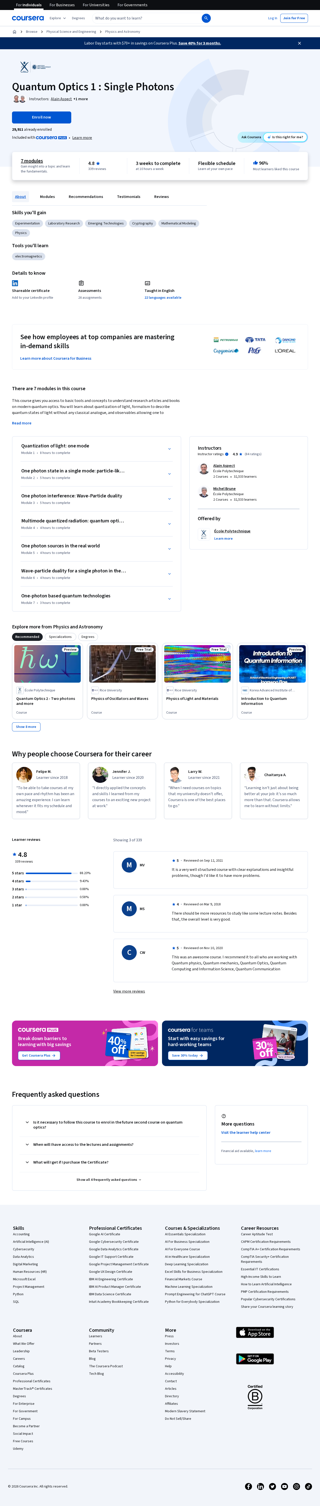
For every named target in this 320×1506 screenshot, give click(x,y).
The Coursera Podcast (106, 1366)
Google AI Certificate (104, 1234)
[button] (78, 18)
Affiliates (171, 1403)
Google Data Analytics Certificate (113, 1249)
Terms (170, 1351)
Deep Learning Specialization (186, 1264)
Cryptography (142, 223)
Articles (170, 1388)
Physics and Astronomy (122, 31)
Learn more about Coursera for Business (55, 358)
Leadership (21, 1351)
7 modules (32, 160)
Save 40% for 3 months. (199, 43)
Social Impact (23, 1433)
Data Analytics (23, 1256)
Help (168, 1366)
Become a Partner (26, 1426)
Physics (21, 232)
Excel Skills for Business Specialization (193, 1271)
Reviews (161, 196)
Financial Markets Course (183, 1279)
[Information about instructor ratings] (227, 454)
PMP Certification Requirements (265, 1291)
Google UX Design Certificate (110, 1271)
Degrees (19, 1396)
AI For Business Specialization (187, 1241)
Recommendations (86, 196)
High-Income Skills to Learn (261, 1276)
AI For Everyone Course (182, 1249)
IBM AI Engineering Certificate (111, 1279)
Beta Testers (99, 1351)
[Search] (206, 18)
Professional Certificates (31, 1381)
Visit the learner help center (246, 1132)
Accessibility (174, 1373)
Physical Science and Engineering (71, 31)
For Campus (22, 1418)
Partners (95, 1343)
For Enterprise (23, 1403)
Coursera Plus (23, 1373)
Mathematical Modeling (179, 223)
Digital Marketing (25, 1264)
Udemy (18, 1448)
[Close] (299, 43)
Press (169, 1336)
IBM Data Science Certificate (110, 1294)
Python (18, 1294)
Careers (19, 1358)
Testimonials (128, 196)
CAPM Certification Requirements (266, 1241)
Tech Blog (96, 1373)
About (20, 196)
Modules (47, 196)
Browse (32, 31)
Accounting (21, 1234)
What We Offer (23, 1343)
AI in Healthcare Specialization (187, 1256)
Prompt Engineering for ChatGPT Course (195, 1294)
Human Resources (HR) (30, 1271)
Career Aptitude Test (257, 1234)
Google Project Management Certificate (119, 1264)
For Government (25, 1411)
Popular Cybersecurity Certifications (268, 1299)
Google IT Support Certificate (111, 1256)
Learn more (82, 137)
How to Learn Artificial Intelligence (266, 1284)
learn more (263, 1151)
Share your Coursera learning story (267, 1306)
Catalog (18, 1366)
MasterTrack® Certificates (32, 1388)
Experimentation (27, 223)
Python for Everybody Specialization (192, 1301)
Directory (172, 1396)
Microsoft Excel (24, 1279)
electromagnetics (28, 256)
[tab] (27, 637)
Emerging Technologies (106, 223)
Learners (95, 1336)
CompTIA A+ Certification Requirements (270, 1249)
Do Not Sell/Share (178, 1418)
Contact (171, 1381)
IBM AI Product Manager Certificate (115, 1286)
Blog (92, 1358)
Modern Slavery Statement (185, 1411)
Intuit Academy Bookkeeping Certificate (119, 1301)
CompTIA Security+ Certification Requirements (265, 1259)
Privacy (170, 1358)
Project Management (28, 1286)
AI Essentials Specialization (185, 1234)
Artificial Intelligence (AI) (31, 1241)
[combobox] (141, 18)
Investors (172, 1343)
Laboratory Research (64, 223)
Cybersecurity (23, 1249)
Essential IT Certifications (260, 1269)
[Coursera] (28, 18)
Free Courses (23, 1441)
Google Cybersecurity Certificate (114, 1241)
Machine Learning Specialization (188, 1286)
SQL (16, 1301)
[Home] (14, 31)
